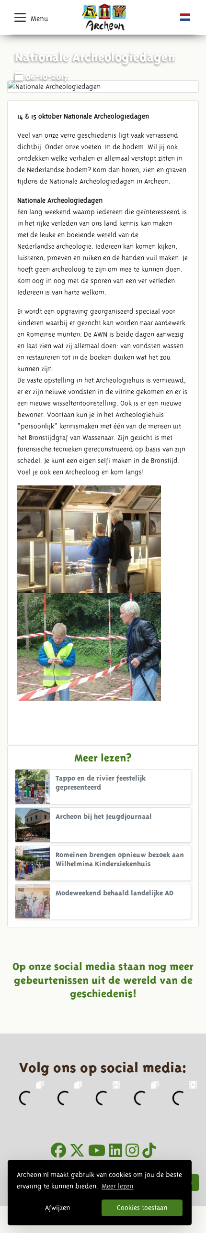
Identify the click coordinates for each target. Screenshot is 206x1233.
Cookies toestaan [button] (142, 1207)
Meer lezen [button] (117, 1186)
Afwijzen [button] (57, 1207)
